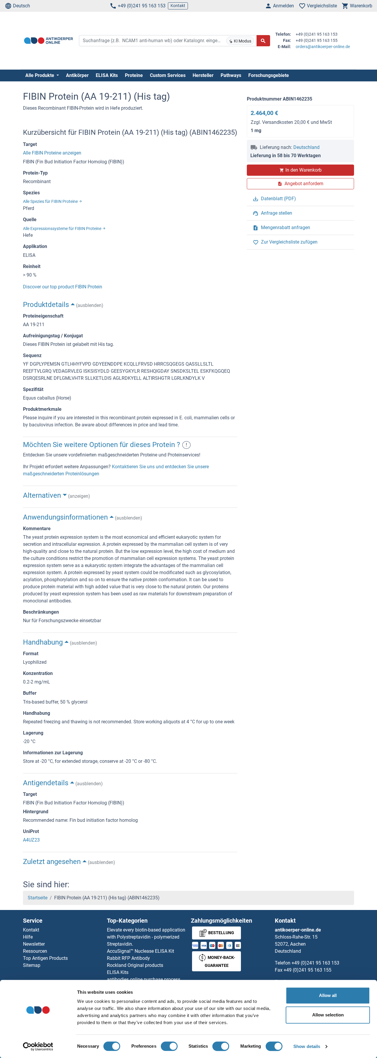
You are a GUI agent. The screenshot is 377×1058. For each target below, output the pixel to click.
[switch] (169, 1046)
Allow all (328, 995)
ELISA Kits (107, 75)
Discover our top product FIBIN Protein (62, 287)
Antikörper (77, 75)
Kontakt (178, 5)
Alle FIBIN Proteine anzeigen (52, 153)
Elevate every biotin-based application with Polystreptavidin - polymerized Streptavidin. (146, 937)
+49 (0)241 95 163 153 (142, 6)
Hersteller (203, 75)
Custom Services (168, 75)
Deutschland (306, 147)
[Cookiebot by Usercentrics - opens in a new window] (38, 1046)
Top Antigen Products (45, 958)
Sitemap (31, 965)
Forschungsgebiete (268, 75)
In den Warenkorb (303, 170)
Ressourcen (35, 951)
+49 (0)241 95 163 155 (307, 970)
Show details (306, 1046)
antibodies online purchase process (143, 979)
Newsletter (34, 944)
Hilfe (28, 937)
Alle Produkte (40, 75)
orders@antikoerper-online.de (323, 46)
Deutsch (21, 6)
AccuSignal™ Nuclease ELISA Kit (140, 951)
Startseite (37, 898)
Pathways (231, 75)
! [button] (186, 445)
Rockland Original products (135, 965)
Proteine (134, 75)
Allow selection (328, 1014)
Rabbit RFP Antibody (128, 958)
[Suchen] (263, 40)
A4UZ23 (31, 840)
